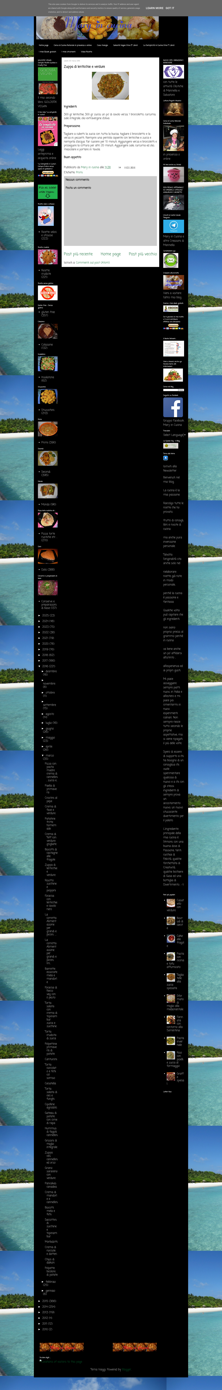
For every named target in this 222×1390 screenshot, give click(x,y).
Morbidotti (51, 1242)
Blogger (126, 1369)
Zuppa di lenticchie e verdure (51, 870)
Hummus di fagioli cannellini (51, 1131)
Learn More (154, 8)
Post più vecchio (143, 254)
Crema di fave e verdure (50, 809)
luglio (49, 723)
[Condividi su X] (130, 167)
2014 (45, 1307)
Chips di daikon (50, 1261)
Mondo (45, 504)
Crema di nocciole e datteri (51, 1250)
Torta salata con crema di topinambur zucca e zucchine (51, 1015)
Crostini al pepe (51, 799)
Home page (43, 45)
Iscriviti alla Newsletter (170, 468)
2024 (45, 621)
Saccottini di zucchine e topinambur (51, 1228)
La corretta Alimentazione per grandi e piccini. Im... (51, 952)
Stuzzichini (47, 410)
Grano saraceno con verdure (51, 1173)
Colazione (47, 345)
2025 (46, 615)
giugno (50, 729)
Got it (170, 8)
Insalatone (47, 377)
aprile (49, 746)
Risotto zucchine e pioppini (51, 885)
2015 (45, 1301)
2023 (46, 627)
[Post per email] (119, 167)
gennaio (50, 1291)
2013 (45, 1312)
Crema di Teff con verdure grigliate (50, 839)
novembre (49, 684)
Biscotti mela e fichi (50, 1211)
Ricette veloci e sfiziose (49, 234)
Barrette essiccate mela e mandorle (51, 975)
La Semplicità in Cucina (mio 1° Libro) (158, 45)
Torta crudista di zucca (50, 1035)
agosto (50, 714)
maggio (50, 738)
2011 (45, 1324)
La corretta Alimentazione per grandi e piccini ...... (51, 924)
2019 (45, 649)
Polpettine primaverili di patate (51, 1049)
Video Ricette (86, 51)
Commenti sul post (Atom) (93, 263)
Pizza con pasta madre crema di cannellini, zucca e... (51, 772)
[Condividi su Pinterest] (134, 167)
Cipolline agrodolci (51, 1106)
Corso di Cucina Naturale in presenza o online (73, 45)
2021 (45, 638)
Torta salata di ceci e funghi (51, 1094)
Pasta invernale (180, 1041)
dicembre (51, 671)
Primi (79, 172)
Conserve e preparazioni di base (49, 604)
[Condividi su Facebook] (132, 167)
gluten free (48, 312)
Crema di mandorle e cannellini (51, 1197)
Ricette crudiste (46, 272)
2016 (45, 666)
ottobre (50, 693)
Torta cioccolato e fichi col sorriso (50, 1071)
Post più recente (78, 254)
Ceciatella (50, 1083)
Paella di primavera (51, 789)
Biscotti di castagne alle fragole (51, 854)
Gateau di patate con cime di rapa (51, 1118)
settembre (49, 705)
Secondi (45, 472)
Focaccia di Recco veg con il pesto (51, 992)
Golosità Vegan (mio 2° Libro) (125, 45)
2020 (45, 644)
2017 (45, 661)
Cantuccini (51, 1059)
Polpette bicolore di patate (51, 1271)
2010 (45, 1329)
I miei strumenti (69, 51)
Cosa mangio (102, 45)
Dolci (44, 570)
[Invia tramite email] (125, 167)
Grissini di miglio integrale (51, 1143)
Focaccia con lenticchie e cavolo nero (51, 902)
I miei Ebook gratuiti (47, 51)
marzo (50, 755)
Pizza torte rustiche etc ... (49, 535)
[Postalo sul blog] (127, 167)
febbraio (51, 1282)
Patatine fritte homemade (50, 824)
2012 (45, 1318)
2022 (46, 632)
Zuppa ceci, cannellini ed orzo (51, 1157)
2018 (45, 655)
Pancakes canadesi (51, 1185)
